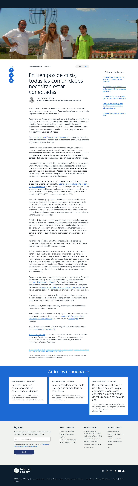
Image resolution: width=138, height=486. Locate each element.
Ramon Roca (47, 98)
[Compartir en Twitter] (11, 75)
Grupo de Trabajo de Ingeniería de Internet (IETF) (92, 432)
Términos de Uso (52, 479)
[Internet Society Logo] (22, 470)
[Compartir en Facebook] (11, 70)
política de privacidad (30, 446)
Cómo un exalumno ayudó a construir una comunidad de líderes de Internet (113, 106)
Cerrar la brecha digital (37, 350)
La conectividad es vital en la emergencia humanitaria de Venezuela (68, 388)
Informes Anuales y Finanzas (74, 479)
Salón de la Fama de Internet (93, 444)
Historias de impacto (114, 439)
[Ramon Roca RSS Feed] (37, 103)
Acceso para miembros (67, 431)
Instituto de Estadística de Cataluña (51, 137)
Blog (108, 447)
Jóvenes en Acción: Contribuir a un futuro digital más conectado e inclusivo (114, 89)
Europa (60, 351)
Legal (61, 479)
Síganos (115, 479)
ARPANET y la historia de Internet (115, 435)
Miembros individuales (67, 434)
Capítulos (63, 437)
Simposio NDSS (88, 447)
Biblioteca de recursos (114, 442)
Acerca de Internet (113, 431)
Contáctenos (90, 479)
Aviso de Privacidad (38, 479)
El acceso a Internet (37, 334)
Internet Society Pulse (90, 442)
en (80, 67)
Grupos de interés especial (68, 440)
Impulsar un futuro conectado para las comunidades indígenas (114, 97)
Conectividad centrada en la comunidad (59, 350)
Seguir (24, 452)
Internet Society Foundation (92, 439)
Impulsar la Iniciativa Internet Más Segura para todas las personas (113, 79)
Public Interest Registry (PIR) (93, 436)
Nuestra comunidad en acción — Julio (114, 114)
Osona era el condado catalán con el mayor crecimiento (59, 185)
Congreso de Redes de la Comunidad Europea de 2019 (62, 287)
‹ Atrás (11, 67)
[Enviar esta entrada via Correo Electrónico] (11, 80)
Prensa (109, 444)
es (86, 67)
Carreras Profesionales (103, 479)
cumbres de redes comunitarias (42, 282)
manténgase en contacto (44, 329)
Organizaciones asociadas (68, 442)
